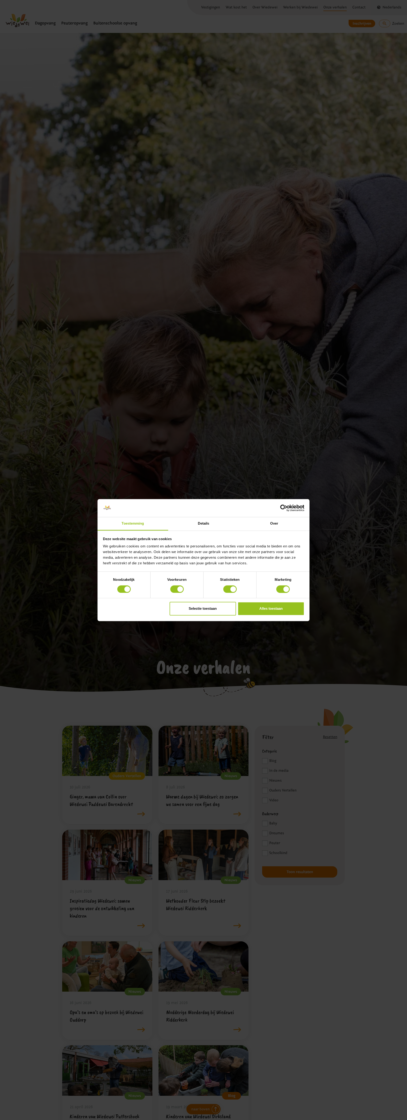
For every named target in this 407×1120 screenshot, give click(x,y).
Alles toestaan (271, 609)
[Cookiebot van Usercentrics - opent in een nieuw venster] (283, 507)
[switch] (177, 589)
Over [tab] (274, 524)
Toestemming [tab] (133, 524)
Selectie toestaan (203, 609)
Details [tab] (203, 524)
